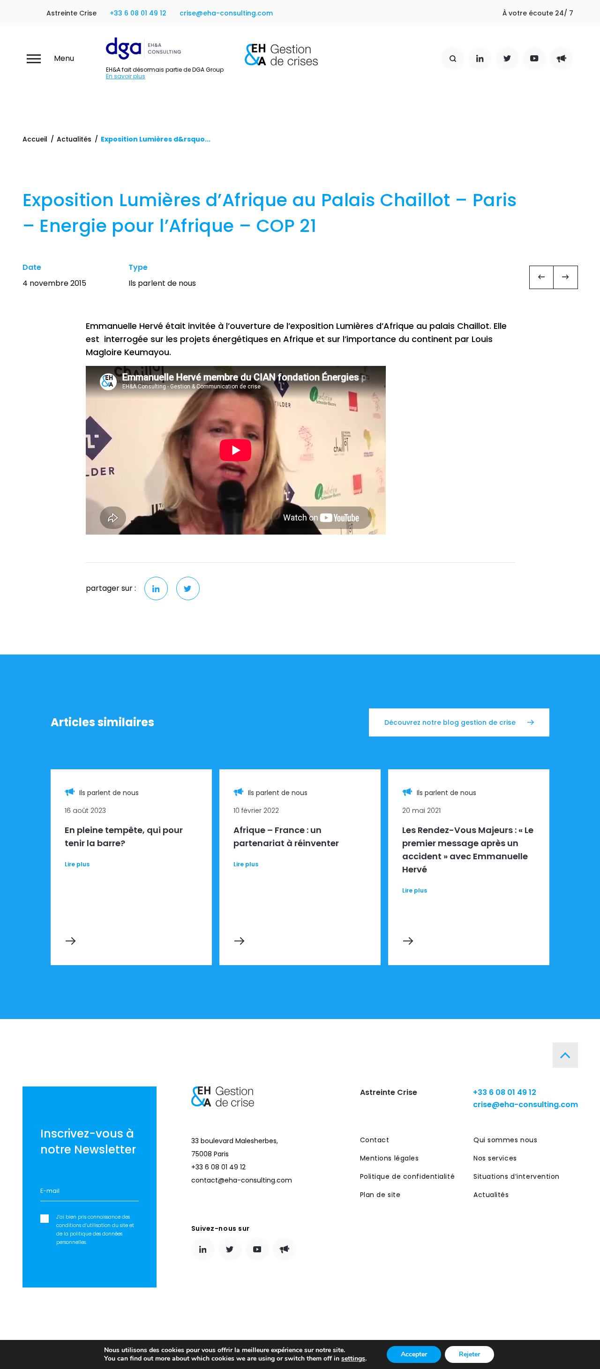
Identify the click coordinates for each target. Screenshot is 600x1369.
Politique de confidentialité (407, 1176)
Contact (375, 1140)
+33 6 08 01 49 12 (138, 13)
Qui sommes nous (505, 1140)
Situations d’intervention (516, 1176)
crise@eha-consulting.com (226, 13)
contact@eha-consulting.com (241, 1180)
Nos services (495, 1158)
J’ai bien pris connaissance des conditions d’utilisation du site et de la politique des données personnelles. (95, 1229)
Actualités (74, 139)
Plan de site (380, 1194)
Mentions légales (389, 1158)
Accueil (34, 139)
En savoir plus (125, 76)
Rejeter (469, 1354)
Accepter (414, 1354)
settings (353, 1358)
